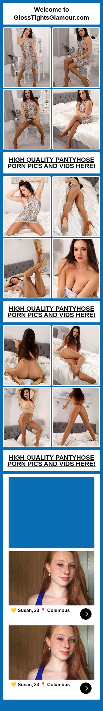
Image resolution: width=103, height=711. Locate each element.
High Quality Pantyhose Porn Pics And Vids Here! (51, 162)
